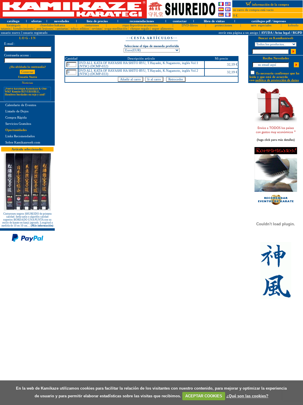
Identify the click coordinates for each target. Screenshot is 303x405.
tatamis (5, 28)
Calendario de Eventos (20, 105)
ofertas (36, 21)
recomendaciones (142, 21)
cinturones (92, 25)
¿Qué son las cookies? (247, 396)
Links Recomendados (20, 136)
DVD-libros (190, 25)
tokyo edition (80, 28)
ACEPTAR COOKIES (203, 396)
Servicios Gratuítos (18, 123)
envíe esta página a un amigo (239, 32)
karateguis (13, 25)
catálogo (13, 21)
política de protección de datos (277, 80)
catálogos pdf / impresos (269, 21)
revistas (97, 28)
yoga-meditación (116, 28)
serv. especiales (261, 25)
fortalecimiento (23, 28)
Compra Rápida (16, 117)
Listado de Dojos (16, 111)
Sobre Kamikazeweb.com (22, 142)
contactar (180, 21)
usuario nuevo (11, 32)
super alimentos (162, 28)
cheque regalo (139, 28)
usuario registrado (35, 32)
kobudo (293, 25)
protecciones (223, 25)
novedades (61, 21)
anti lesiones (44, 28)
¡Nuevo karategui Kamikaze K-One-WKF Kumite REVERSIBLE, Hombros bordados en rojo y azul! (26, 88)
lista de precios (97, 21)
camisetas (61, 28)
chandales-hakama (52, 25)
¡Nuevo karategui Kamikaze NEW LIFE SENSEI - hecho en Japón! (25, 100)
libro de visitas (214, 21)
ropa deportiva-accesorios (140, 25)
